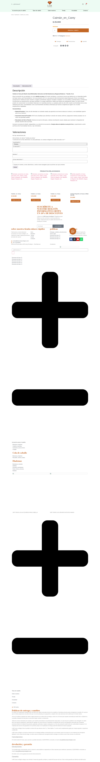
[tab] (50, 354)
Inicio (12, 14)
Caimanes (17, 14)
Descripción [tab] (16, 86)
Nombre (15, 154)
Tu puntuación (17, 142)
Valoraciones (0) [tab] (26, 86)
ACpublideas (44, 244)
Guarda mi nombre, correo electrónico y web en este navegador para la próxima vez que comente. (39, 164)
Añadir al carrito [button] (16, 200)
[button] (61, 45)
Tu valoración (16, 146)
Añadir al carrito (73, 30)
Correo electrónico (18, 159)
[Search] (13, 252)
